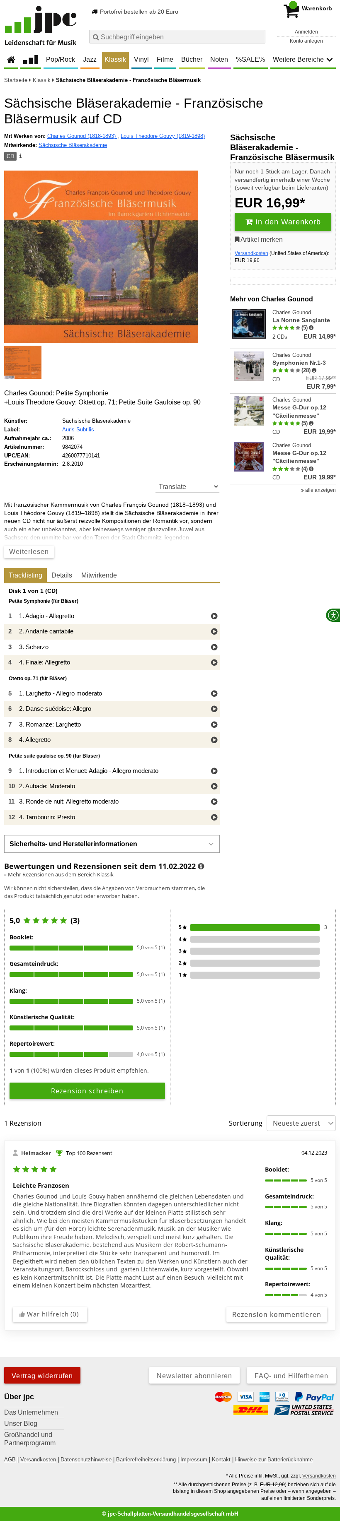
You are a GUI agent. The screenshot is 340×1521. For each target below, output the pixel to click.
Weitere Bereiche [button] (298, 59)
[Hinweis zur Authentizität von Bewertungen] (311, 328)
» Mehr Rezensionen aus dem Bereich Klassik (59, 874)
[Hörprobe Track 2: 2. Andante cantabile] (214, 632)
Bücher (191, 59)
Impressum (193, 1459)
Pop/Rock (60, 59)
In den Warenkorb (287, 222)
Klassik (115, 59)
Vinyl (141, 59)
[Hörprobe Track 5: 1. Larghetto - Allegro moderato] (214, 694)
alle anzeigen (320, 490)
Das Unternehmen (31, 1412)
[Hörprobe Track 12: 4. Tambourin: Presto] (214, 818)
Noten (219, 59)
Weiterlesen (29, 551)
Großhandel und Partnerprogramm (30, 1438)
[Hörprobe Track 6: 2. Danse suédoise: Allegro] (214, 709)
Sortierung (245, 1123)
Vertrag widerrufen (42, 1375)
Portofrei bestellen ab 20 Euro (138, 11)
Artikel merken (261, 239)
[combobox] (177, 36)
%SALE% (250, 59)
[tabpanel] (112, 706)
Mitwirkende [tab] (99, 575)
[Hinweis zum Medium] (20, 156)
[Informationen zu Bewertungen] (201, 866)
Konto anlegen (306, 41)
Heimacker (36, 1153)
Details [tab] (61, 575)
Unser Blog (20, 1423)
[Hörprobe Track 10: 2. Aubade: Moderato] (214, 787)
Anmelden (306, 32)
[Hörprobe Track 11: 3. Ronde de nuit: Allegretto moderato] (214, 802)
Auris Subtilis (78, 429)
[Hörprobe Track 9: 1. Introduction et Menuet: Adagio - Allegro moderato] (214, 771)
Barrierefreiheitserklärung (146, 1459)
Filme (165, 59)
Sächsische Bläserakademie (73, 145)
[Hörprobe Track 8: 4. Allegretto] (214, 740)
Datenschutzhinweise (86, 1459)
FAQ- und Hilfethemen (291, 1375)
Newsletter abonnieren (194, 1375)
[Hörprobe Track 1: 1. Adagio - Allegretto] (214, 616)
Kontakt (221, 1459)
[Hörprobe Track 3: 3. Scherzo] (214, 648)
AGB (10, 1459)
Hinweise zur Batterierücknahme (274, 1459)
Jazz (90, 59)
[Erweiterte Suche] (258, 36)
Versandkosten (251, 253)
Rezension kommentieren (276, 1314)
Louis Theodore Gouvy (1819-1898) (163, 136)
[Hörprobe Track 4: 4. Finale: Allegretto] (214, 663)
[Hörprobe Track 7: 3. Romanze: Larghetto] (214, 725)
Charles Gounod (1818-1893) (82, 136)
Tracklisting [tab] (25, 575)
